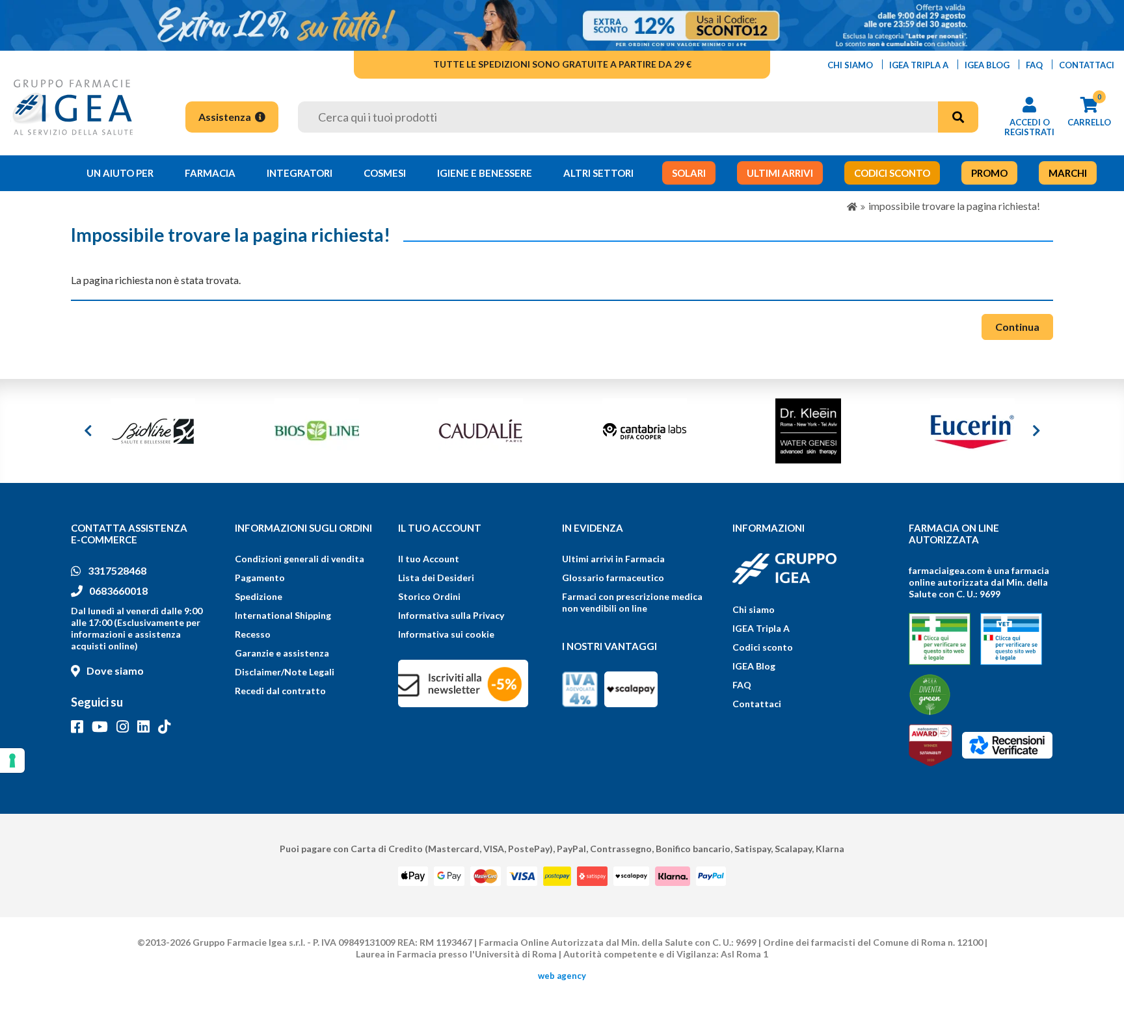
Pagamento (260, 577)
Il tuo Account (428, 558)
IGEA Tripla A (761, 628)
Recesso (253, 634)
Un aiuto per (120, 173)
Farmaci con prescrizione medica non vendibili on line (632, 602)
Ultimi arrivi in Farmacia (613, 558)
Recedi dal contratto (280, 690)
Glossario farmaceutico (613, 577)
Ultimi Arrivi (780, 173)
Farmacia (210, 173)
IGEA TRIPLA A (918, 65)
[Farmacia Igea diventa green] (930, 694)
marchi (1068, 173)
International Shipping (283, 615)
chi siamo (850, 65)
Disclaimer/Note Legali (284, 671)
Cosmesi (385, 173)
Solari (689, 173)
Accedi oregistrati (1029, 127)
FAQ (741, 684)
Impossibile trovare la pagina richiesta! (954, 206)
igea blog (987, 65)
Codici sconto (762, 647)
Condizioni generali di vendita (299, 558)
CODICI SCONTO (892, 173)
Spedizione (258, 596)
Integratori (299, 173)
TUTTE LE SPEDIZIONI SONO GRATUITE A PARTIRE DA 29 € (562, 64)
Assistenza (225, 116)
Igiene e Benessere (484, 173)
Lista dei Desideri (436, 577)
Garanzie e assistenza (282, 652)
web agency (562, 975)
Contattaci (756, 703)
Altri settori (598, 173)
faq (1034, 65)
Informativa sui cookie (446, 634)
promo (989, 173)
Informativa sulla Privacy (451, 615)
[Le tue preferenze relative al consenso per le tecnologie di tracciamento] (12, 760)
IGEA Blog (753, 665)
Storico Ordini (429, 596)
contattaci (1086, 65)
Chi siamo (753, 609)
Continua (1017, 326)
